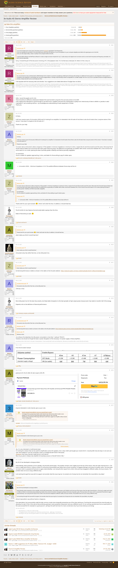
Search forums (13, 9)
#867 (112, 180)
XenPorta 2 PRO (52, 566)
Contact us (89, 562)
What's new (43, 6)
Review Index (27, 6)
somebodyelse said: (21, 283)
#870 (112, 244)
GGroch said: (20, 485)
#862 (112, 70)
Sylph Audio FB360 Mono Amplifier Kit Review (23, 539)
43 (16, 42)
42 (14, 42)
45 (21, 42)
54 (28, 42)
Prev (7, 42)
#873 (112, 298)
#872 (112, 280)
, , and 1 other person (29, 158)
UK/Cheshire (11, 501)
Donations (52, 6)
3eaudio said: (20, 433)
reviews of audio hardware (32, 12)
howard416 (107, 540)
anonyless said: (20, 247)
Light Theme (8, 562)
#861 (112, 45)
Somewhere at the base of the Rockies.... (9, 66)
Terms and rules (97, 562)
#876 (112, 370)
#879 (112, 459)
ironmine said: (20, 48)
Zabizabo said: (20, 134)
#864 (112, 113)
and (22, 222)
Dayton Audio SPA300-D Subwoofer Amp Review (24, 534)
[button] (47, 6)
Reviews (18, 6)
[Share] (110, 45)
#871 (112, 262)
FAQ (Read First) (9, 6)
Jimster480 (108, 550)
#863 (112, 95)
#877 (112, 405)
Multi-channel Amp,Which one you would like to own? (37, 412)
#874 (112, 317)
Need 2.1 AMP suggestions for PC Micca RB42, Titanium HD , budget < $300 (32, 544)
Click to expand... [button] (65, 446)
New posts (6, 9)
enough (46, 50)
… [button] (11, 42)
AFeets (10, 545)
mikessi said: (20, 196)
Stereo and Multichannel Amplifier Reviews (27, 530)
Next (32, 42)
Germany (12, 223)
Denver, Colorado (10, 478)
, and (26, 313)
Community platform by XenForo (50, 565)
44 (19, 42)
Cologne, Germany (10, 334)
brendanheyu (107, 535)
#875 (112, 345)
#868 (112, 207)
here (77, 12)
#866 (112, 162)
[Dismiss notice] (113, 13)
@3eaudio (18, 454)
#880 (112, 482)
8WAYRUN (66, 566)
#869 (112, 226)
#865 (112, 131)
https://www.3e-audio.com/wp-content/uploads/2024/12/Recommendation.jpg (83, 271)
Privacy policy (105, 562)
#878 (112, 430)
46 (24, 42)
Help (110, 562)
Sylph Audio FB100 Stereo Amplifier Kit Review (23, 529)
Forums (35, 6)
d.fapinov (108, 530)
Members (60, 6)
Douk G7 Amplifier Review (17, 549)
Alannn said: (20, 73)
